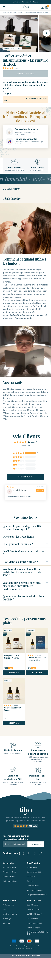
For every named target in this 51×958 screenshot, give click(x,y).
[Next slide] (46, 33)
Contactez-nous (8, 905)
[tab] (4, 100)
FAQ (4, 909)
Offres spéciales (33, 886)
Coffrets (30, 881)
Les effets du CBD (33, 909)
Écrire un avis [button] (25, 477)
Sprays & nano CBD (34, 872)
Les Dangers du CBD (34, 923)
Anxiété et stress (9, 877)
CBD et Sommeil (33, 905)
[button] (8, 68)
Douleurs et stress (9, 872)
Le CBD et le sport (33, 928)
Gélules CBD (31, 877)
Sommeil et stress (9, 867)
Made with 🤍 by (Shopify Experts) (25, 956)
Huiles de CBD (32, 867)
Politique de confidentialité (31, 946)
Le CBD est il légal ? (34, 914)
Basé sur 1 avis (25, 445)
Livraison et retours (10, 914)
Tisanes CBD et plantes (35, 890)
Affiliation (6, 923)
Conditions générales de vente (25, 948)
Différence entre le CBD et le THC (37, 933)
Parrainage (7, 919)
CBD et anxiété (32, 919)
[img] (15, 487)
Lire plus (7, 94)
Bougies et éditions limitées (37, 895)
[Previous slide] (5, 33)
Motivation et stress (10, 881)
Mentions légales (15, 946)
